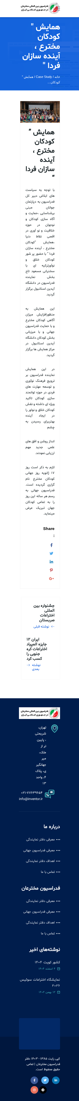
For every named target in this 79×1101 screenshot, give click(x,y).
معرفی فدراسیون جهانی (39, 850)
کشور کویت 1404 (47, 962)
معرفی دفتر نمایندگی (40, 839)
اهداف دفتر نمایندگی (40, 861)
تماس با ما (48, 872)
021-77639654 (32, 793)
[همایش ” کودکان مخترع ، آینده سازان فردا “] (51, 544)
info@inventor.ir (31, 799)
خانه (57, 76)
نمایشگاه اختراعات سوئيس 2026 (40, 982)
